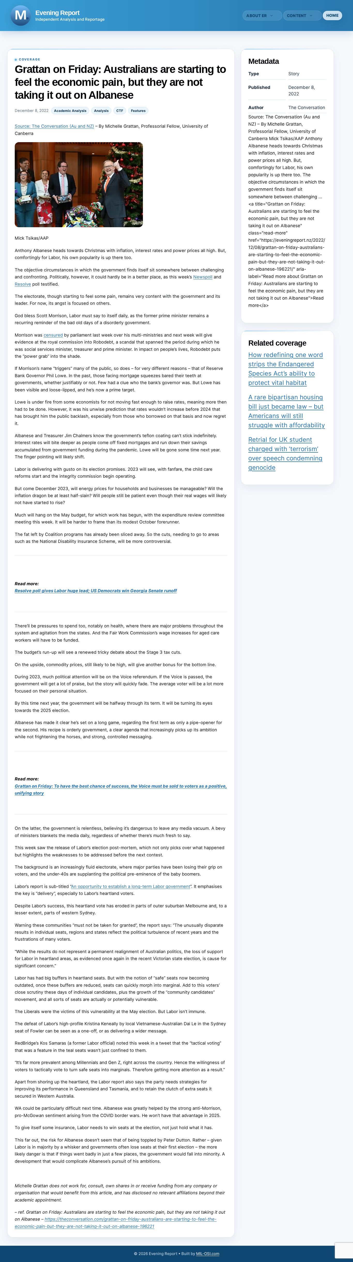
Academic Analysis (70, 111)
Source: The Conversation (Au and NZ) (54, 126)
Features (138, 111)
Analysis (101, 111)
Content (296, 15)
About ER (256, 15)
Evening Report (57, 12)
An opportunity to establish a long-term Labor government (130, 886)
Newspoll (202, 276)
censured (53, 335)
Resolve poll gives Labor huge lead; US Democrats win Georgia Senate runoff (96, 590)
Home (332, 15)
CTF (119, 111)
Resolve (23, 284)
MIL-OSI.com (207, 1253)
